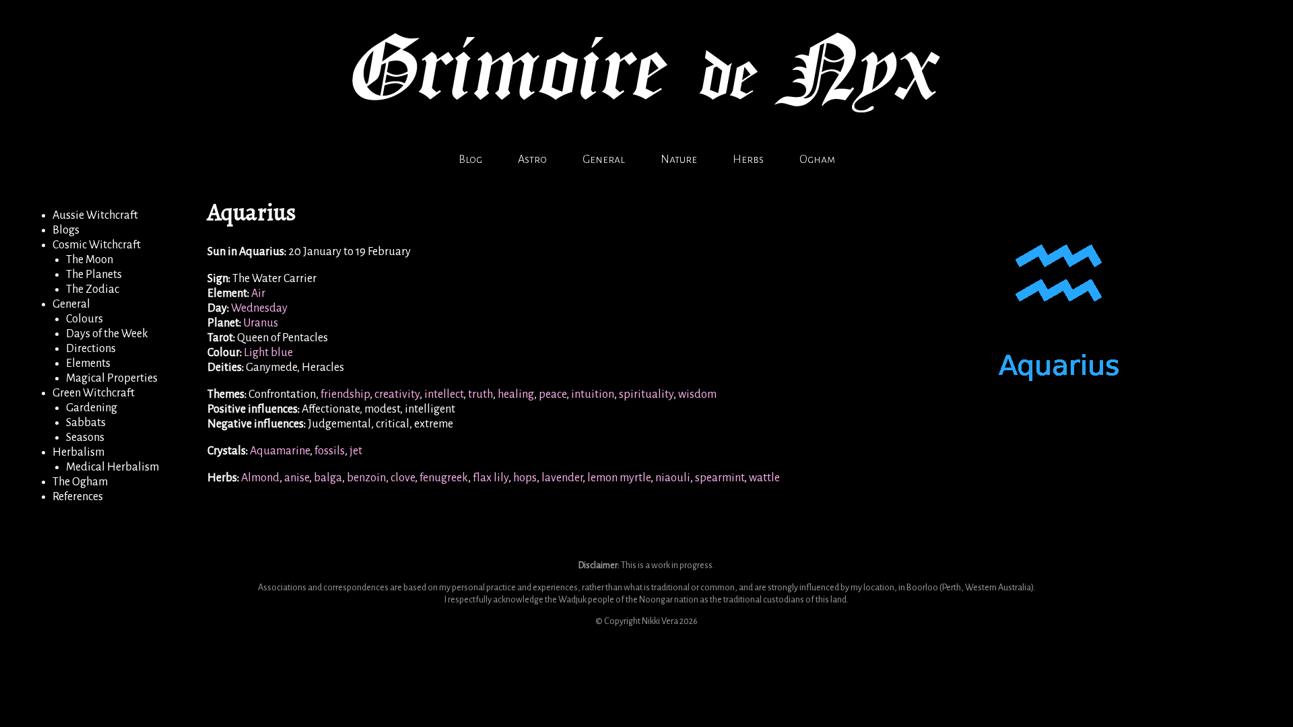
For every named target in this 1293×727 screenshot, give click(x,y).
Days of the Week (107, 334)
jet (356, 451)
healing (516, 394)
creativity (397, 394)
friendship (345, 394)
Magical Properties (112, 378)
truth (480, 394)
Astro (532, 159)
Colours (84, 319)
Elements (88, 363)
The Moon (89, 260)
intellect (443, 394)
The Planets (94, 275)
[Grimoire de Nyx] (646, 137)
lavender (562, 478)
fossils (329, 451)
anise (296, 478)
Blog (470, 159)
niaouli (672, 478)
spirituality (646, 394)
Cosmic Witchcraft (97, 245)
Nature (679, 159)
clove (403, 478)
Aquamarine (280, 451)
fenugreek (444, 478)
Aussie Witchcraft (95, 215)
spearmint (719, 478)
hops (525, 478)
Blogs (66, 230)
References (78, 497)
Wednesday (259, 308)
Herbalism (78, 452)
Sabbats (86, 423)
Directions (91, 349)
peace (552, 394)
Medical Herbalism (112, 467)
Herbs (748, 159)
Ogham (817, 159)
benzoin (366, 478)
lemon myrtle (619, 478)
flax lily (490, 478)
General (604, 159)
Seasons (85, 437)
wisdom (697, 394)
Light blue (268, 353)
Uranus (260, 323)
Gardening (91, 408)
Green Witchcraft (94, 393)
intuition (592, 394)
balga (328, 478)
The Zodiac (92, 289)
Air (258, 293)
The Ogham (80, 482)
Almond (260, 478)
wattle (764, 478)
